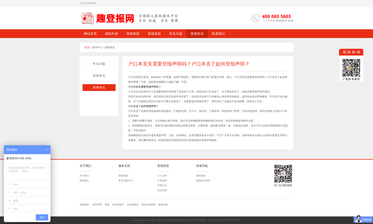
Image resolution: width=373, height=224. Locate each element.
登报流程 (123, 175)
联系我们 (84, 180)
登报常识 (99, 75)
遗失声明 (97, 204)
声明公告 (162, 185)
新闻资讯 (99, 87)
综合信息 (162, 190)
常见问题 (99, 63)
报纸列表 (201, 175)
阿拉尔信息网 (148, 204)
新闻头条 (163, 204)
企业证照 (162, 180)
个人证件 (162, 175)
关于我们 (84, 175)
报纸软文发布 (203, 180)
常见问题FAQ (125, 180)
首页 (87, 47)
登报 (107, 204)
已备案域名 (133, 204)
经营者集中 (118, 204)
